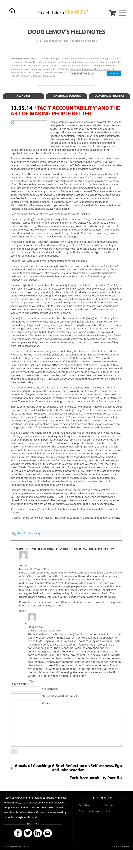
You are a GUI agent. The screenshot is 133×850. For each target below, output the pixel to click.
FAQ (107, 811)
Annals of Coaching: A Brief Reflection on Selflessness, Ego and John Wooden (68, 768)
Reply (22, 611)
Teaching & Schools (66, 96)
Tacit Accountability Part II (94, 778)
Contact (110, 805)
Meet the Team (89, 811)
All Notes (23, 96)
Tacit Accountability (29, 533)
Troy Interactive (122, 846)
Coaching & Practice (110, 96)
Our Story (85, 805)
